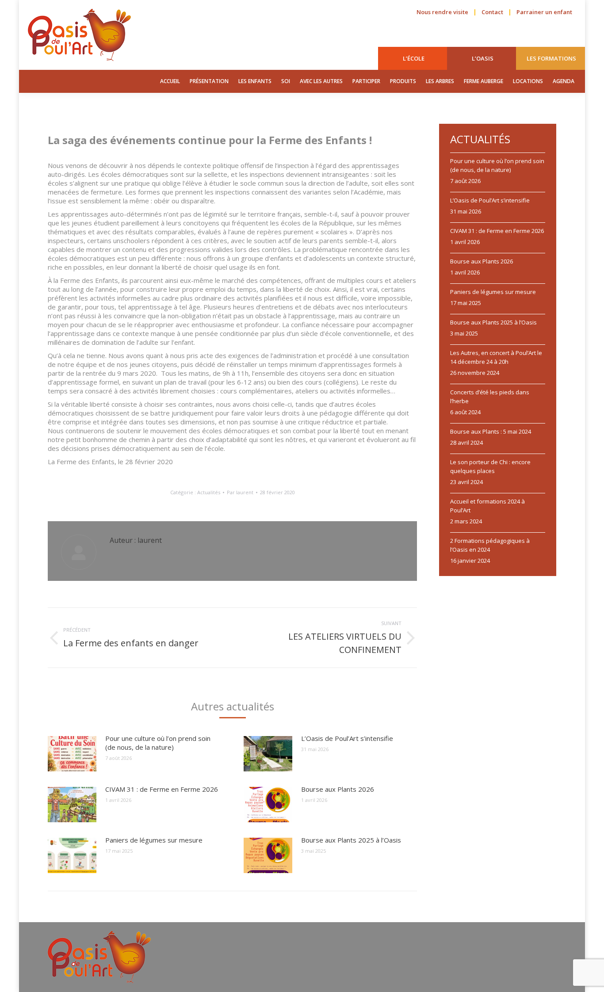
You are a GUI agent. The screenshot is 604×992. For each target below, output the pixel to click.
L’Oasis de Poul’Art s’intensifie (347, 738)
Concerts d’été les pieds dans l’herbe (489, 396)
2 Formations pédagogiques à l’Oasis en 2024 (490, 545)
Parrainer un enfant (544, 12)
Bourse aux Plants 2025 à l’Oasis (351, 840)
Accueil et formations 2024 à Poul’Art (487, 505)
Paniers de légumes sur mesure (154, 840)
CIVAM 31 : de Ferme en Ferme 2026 (161, 789)
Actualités (208, 492)
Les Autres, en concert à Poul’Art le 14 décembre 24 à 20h (496, 357)
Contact (492, 12)
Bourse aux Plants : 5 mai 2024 (490, 431)
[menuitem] (413, 58)
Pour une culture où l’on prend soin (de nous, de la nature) (157, 743)
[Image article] (72, 753)
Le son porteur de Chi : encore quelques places (490, 466)
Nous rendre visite (442, 12)
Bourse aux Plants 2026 (337, 789)
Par (240, 492)
